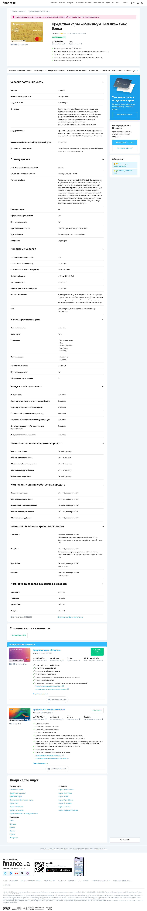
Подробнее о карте (39, 694)
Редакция (14, 881)
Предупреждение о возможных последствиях (51, 689)
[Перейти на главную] (9, 3)
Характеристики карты (77, 71)
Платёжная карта (16, 790)
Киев (11, 821)
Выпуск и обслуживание (99, 71)
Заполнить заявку (124, 115)
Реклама (71, 881)
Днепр (12, 827)
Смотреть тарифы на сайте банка (70, 617)
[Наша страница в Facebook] (10, 873)
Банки (118, 3)
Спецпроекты (83, 881)
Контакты (7, 885)
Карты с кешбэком (16, 810)
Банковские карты (84, 3)
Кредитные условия (57, 71)
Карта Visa (14, 803)
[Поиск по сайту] (142, 3)
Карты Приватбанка (65, 790)
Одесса (12, 834)
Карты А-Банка (64, 807)
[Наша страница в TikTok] (22, 873)
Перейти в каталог (124, 148)
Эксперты (62, 881)
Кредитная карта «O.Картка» (47, 650)
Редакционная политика (31, 881)
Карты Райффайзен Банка (68, 810)
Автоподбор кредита (125, 142)
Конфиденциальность (122, 881)
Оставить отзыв (19, 635)
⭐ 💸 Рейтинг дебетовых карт (123, 172)
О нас (5, 881)
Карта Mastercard (16, 807)
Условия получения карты (20, 71)
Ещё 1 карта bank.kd (58, 769)
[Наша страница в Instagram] (27, 873)
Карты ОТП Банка (65, 803)
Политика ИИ (49, 881)
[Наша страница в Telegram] (5, 873)
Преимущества (40, 71)
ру (134, 3)
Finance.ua (43, 849)
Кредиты (70, 3)
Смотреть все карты (19, 11)
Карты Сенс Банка (65, 793)
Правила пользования (101, 881)
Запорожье (14, 838)
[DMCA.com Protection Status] (6, 908)
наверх (126, 840)
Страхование (98, 3)
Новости (53, 3)
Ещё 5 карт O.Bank (58, 699)
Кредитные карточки (18, 793)
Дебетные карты (16, 796)
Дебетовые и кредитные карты (71, 849)
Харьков (13, 824)
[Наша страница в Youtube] (16, 873)
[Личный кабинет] (138, 3)
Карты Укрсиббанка (65, 800)
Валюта (62, 3)
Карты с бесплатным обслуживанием (24, 814)
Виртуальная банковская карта (21, 800)
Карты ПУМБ (63, 796)
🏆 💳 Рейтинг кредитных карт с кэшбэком (123, 165)
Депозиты (110, 3)
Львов (12, 831)
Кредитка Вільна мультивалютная (49, 709)
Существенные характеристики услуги (48, 686)
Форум (125, 3)
